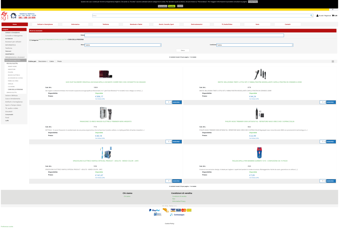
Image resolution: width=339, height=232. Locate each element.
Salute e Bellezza (11, 95)
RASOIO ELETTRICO (14, 75)
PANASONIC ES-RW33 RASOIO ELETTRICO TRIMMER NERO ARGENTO (106, 121)
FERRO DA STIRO (13, 81)
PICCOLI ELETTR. (12, 63)
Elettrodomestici (196, 24)
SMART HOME (12, 66)
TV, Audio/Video (227, 24)
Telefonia (106, 24)
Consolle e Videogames (14, 36)
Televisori (8, 51)
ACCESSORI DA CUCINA (15, 78)
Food (7, 117)
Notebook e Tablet (136, 24)
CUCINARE (11, 86)
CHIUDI (180, 6)
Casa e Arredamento (12, 99)
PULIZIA (10, 72)
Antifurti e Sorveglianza (14, 102)
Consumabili (9, 114)
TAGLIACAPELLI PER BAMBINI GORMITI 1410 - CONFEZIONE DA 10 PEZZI (259, 161)
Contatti (288, 24)
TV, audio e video (11, 108)
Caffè (7, 120)
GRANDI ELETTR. (12, 92)
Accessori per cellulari (13, 42)
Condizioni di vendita (179, 196)
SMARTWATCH (9, 54)
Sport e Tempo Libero (13, 105)
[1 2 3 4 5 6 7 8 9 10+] (169, 102)
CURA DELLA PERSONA (15, 89)
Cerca (83, 35)
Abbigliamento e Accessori (15, 57)
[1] (169, 142)
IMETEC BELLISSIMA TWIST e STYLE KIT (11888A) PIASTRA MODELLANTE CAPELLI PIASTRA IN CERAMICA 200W (260, 82)
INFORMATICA (10, 45)
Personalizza (162, 6)
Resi (173, 199)
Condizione (213, 44)
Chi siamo (127, 196)
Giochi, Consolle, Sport (166, 24)
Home (15, 24)
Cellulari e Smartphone (45, 24)
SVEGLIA (10, 84)
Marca (83, 44)
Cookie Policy (253, 2)
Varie (257, 24)
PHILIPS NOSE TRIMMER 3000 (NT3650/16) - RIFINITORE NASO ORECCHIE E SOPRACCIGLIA (259, 121)
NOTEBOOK (9, 38)
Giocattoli (8, 111)
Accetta (171, 6)
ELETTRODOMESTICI (12, 60)
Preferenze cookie (7, 227)
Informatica (75, 24)
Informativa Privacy (178, 201)
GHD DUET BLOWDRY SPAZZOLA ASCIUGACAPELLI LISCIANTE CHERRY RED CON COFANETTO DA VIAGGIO (106, 82)
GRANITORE (11, 69)
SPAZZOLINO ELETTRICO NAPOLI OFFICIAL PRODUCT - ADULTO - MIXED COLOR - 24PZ (106, 161)
